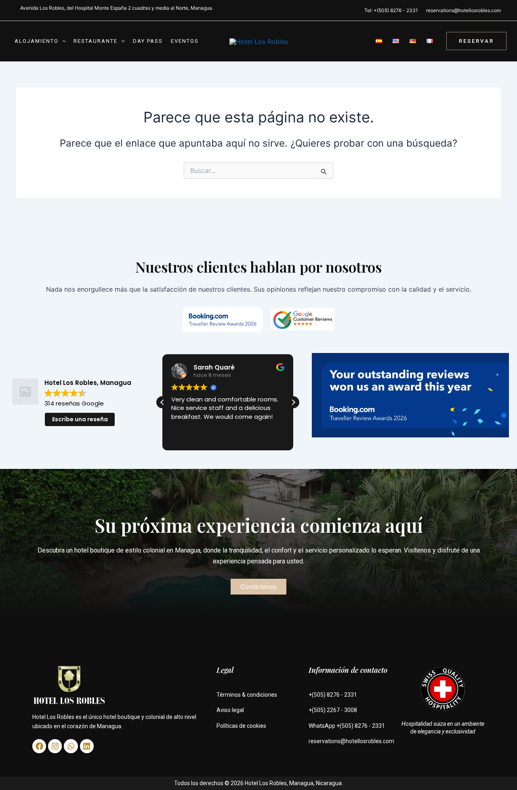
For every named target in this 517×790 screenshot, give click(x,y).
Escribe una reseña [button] (80, 419)
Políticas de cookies (241, 726)
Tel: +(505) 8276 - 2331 (391, 10)
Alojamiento (37, 41)
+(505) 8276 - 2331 (333, 694)
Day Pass (148, 41)
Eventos (185, 41)
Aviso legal (230, 710)
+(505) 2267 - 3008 (333, 710)
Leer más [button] (197, 437)
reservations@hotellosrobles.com (463, 10)
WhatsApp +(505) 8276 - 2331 (347, 726)
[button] (62, 41)
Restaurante (96, 41)
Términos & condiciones (246, 694)
